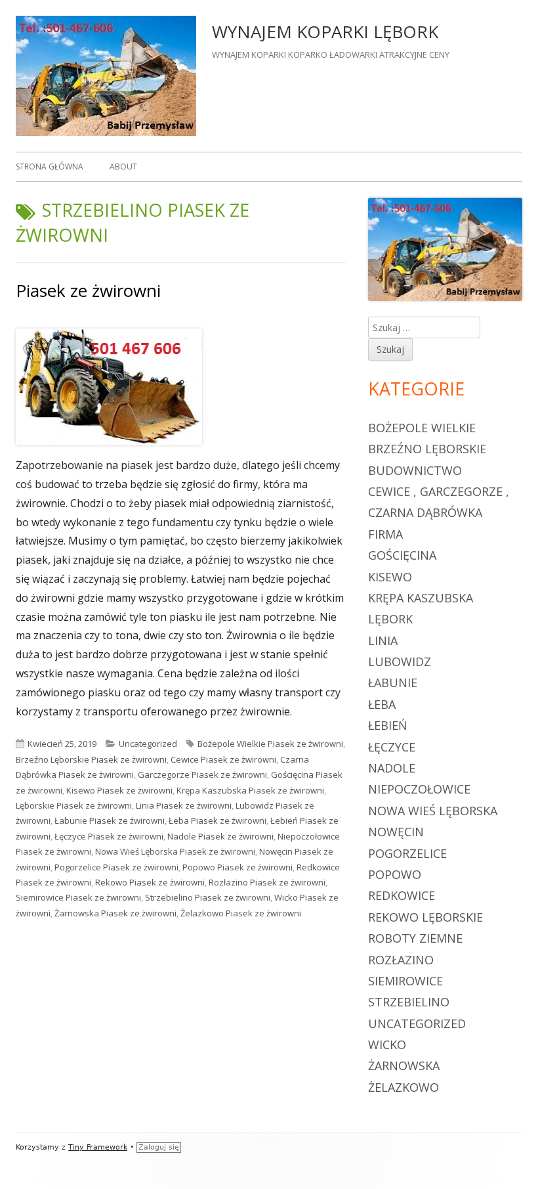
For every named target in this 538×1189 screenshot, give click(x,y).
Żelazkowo (403, 1087)
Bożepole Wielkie (422, 428)
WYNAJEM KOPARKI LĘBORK (325, 31)
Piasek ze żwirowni (88, 290)
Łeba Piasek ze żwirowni (217, 820)
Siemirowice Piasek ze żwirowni (78, 897)
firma (385, 534)
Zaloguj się (158, 1147)
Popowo (394, 874)
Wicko (387, 1044)
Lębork (390, 619)
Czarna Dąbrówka (425, 512)
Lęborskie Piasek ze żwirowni (74, 805)
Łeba (382, 704)
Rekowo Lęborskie (425, 917)
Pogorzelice (407, 853)
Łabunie (392, 682)
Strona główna (49, 166)
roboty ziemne (415, 938)
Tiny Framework (97, 1147)
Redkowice (401, 895)
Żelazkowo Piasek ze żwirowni (240, 913)
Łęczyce (391, 747)
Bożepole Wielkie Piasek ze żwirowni (270, 744)
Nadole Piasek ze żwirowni (220, 836)
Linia (383, 640)
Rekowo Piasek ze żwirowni (150, 882)
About (123, 166)
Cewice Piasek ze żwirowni (223, 759)
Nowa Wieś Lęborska (432, 811)
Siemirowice (405, 981)
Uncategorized (148, 744)
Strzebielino (408, 1002)
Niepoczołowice (419, 789)
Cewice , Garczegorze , (438, 491)
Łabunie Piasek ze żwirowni (109, 820)
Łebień (387, 725)
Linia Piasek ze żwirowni (184, 805)
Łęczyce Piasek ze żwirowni (108, 836)
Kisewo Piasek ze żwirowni (119, 790)
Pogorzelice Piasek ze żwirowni (116, 867)
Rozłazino (401, 960)
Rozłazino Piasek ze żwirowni (267, 882)
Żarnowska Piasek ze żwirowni (115, 913)
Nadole (391, 768)
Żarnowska (404, 1065)
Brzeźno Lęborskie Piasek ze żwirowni (91, 759)
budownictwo (415, 470)
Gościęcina (402, 555)
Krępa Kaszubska (420, 598)
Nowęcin (396, 832)
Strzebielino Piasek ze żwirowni (207, 897)
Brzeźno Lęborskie (427, 449)
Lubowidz (399, 661)
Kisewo (390, 577)
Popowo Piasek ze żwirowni (237, 867)
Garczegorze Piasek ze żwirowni (202, 774)
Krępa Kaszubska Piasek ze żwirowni (250, 790)
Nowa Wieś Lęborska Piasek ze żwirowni (175, 851)
